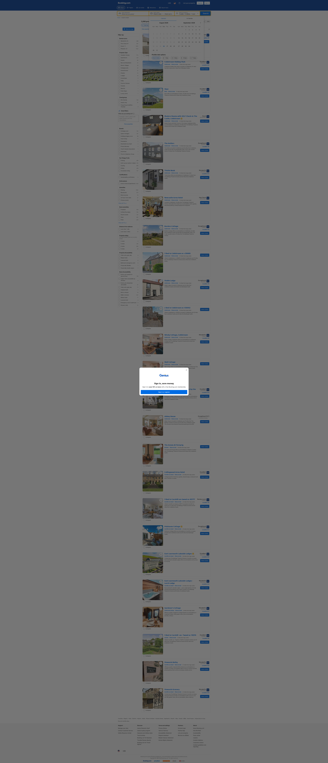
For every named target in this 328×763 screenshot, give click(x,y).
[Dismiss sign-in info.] (186, 370)
